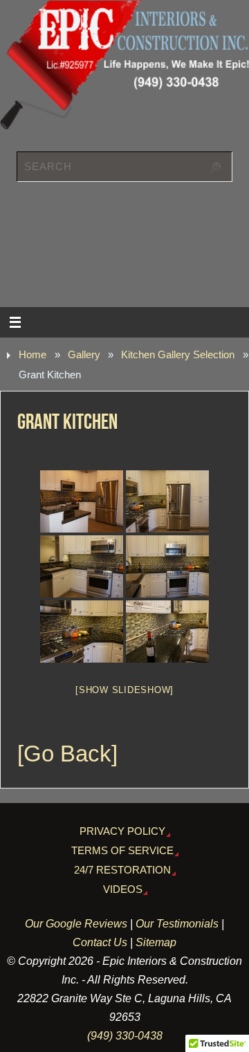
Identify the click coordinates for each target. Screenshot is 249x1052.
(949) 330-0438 (125, 1035)
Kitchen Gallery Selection (177, 354)
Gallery (84, 354)
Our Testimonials (177, 923)
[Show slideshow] (124, 690)
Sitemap (156, 942)
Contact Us (100, 942)
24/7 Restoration (122, 870)
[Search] (215, 168)
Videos (122, 889)
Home (32, 354)
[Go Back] (67, 753)
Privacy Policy (122, 831)
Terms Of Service (122, 850)
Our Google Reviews (76, 923)
